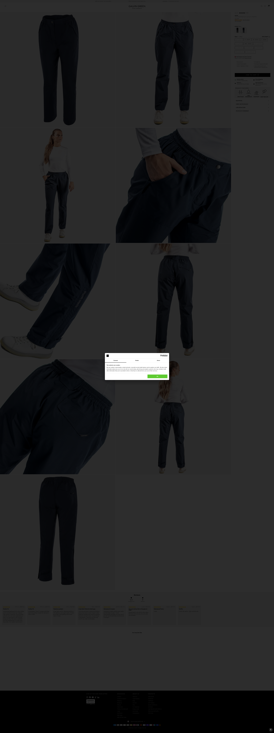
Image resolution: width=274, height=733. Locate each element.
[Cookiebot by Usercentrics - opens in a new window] (161, 356)
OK (157, 376)
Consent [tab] (115, 360)
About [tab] (158, 360)
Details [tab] (137, 360)
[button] (271, 730)
